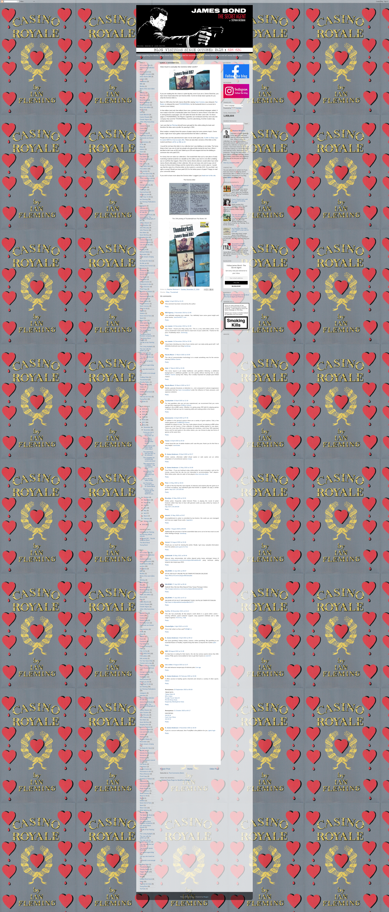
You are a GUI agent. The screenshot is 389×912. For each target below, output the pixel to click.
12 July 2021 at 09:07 (179, 571)
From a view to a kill (146, 178)
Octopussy (143, 270)
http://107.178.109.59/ (172, 506)
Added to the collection (147, 67)
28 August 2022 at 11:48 (176, 651)
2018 (144, 420)
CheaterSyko (169, 626)
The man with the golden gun (145, 349)
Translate (238, 108)
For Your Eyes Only (146, 173)
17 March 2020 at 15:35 (176, 368)
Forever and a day (146, 176)
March (146, 516)
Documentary (144, 142)
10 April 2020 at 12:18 (181, 400)
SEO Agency (169, 312)
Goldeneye (143, 187)
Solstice (142, 313)
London (142, 247)
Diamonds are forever (147, 138)
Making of (143, 249)
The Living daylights (146, 346)
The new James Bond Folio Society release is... (240, 215)
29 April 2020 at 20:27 (186, 454)
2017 (144, 422)
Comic (142, 128)
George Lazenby (145, 185)
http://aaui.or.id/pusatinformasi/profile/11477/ (179, 602)
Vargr (141, 394)
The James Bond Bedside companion (146, 335)
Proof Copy (143, 289)
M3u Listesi (168, 696)
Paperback (143, 279)
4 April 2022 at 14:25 (181, 626)
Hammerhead (144, 192)
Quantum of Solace (146, 291)
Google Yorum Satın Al (172, 698)
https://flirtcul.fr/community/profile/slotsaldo (178, 575)
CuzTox (167, 529)
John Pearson (144, 230)
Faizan (167, 441)
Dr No (142, 144)
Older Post (214, 769)
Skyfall (142, 311)
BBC (141, 84)
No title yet (143, 263)
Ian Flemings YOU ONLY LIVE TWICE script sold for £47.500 (240, 230)
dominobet (176, 445)
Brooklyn (168, 498)
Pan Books (143, 277)
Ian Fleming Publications (147, 202)
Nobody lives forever (146, 265)
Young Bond (144, 399)
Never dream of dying (147, 257)
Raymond (143, 294)
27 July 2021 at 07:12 (179, 597)
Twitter (142, 387)
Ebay (167, 292)
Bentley (142, 86)
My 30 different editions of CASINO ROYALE (240, 186)
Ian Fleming (173, 125)
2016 (144, 425)
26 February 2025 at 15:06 (187, 676)
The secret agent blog (147, 365)
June (145, 508)
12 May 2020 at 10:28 (186, 467)
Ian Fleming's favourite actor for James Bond (149, 484)
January (146, 521)
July (145, 505)
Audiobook (143, 81)
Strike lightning (144, 323)
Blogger (206, 897)
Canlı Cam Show (170, 717)
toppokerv (189, 520)
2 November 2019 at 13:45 (182, 312)
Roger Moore (144, 301)
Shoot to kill (143, 308)
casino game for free (181, 547)
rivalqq (190, 459)
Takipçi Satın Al (170, 694)
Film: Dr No (143, 164)
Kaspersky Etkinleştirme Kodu (174, 702)
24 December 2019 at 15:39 (182, 326)
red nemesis (144, 299)
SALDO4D (168, 571)
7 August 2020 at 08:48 (178, 529)
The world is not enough (147, 373)
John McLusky (144, 227)
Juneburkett (169, 400)
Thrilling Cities (144, 377)
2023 (144, 409)
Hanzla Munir (169, 354)
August (146, 502)
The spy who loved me (147, 369)
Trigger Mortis (144, 384)
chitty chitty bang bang (147, 122)
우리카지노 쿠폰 (181, 617)
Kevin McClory (144, 235)
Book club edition (145, 107)
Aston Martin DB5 (145, 76)
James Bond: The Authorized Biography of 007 (147, 218)
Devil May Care (145, 135)
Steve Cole (143, 320)
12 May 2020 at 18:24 (176, 483)
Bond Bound (144, 100)
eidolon (142, 149)
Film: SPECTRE (145, 166)
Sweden (142, 325)
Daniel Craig (144, 133)
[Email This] (205, 290)
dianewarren (169, 418)
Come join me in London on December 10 (148, 434)
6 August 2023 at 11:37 (180, 664)
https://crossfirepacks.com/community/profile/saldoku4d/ (183, 560)
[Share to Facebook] (211, 290)
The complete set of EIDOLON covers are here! (149, 459)
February (147, 518)
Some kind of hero (146, 316)
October (146, 497)
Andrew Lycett (144, 72)
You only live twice (145, 396)
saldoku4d (168, 555)
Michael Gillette (145, 252)
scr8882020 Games (183, 422)
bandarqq (187, 346)
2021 (144, 412)
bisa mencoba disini (202, 474)
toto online (169, 664)
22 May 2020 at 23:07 (178, 515)
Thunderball (174, 292)
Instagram (143, 206)
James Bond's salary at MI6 (148, 479)
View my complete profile (231, 163)
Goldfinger (143, 189)
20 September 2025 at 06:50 (183, 689)
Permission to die (145, 284)
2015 (144, 524)
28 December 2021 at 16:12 (180, 611)
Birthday (142, 93)
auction (142, 79)
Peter (167, 483)
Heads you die (144, 194)
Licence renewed (145, 242)
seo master (169, 326)
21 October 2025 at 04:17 (182, 710)
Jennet (167, 542)
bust (141, 112)
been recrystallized (184, 390)
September (147, 500)
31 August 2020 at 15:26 (178, 542)
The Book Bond (145, 542)
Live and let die (145, 244)
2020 (144, 414)
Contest (142, 130)
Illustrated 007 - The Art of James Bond (147, 539)
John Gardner (144, 225)
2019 (144, 417)
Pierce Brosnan (145, 286)
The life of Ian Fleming (147, 342)
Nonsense (143, 268)
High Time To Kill (145, 197)
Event (141, 152)
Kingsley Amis (144, 237)
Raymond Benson (145, 296)
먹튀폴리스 (188, 629)
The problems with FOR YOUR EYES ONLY (149, 447)
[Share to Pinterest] (213, 290)
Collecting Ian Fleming (147, 532)
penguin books (144, 282)
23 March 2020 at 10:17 (182, 385)
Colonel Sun (144, 126)
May (145, 510)
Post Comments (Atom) (176, 773)
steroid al (168, 715)
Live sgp (198, 667)
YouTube (142, 401)
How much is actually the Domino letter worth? (148, 440)
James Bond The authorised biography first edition (148, 473)
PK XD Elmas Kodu (171, 700)
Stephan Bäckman (238, 130)
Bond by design (145, 102)
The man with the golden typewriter (145, 353)
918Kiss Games (175, 359)
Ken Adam (143, 232)
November (147, 430)
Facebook (143, 154)
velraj (167, 301)
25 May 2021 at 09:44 (180, 555)
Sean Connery (200, 102)
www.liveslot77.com (180, 317)
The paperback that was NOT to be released (149, 453)
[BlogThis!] (207, 290)
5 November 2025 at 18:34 (187, 728)
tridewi (167, 681)
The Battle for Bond (146, 328)
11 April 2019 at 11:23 (176, 301)
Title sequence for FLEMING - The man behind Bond (149, 466)
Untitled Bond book (146, 392)
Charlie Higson (144, 119)
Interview (143, 208)
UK (141, 389)
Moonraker (143, 254)
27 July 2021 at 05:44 (179, 584)
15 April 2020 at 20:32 (177, 441)
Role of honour (144, 303)
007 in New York (145, 65)
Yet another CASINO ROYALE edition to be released (239, 245)
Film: (141, 161)
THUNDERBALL (184, 104)
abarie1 (167, 515)
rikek (166, 368)
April (145, 513)
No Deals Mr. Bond (146, 261)
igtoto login (211, 730)
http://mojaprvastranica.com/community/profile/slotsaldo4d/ (184, 589)
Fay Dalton (143, 156)
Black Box (143, 95)
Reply (167, 306)
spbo (214, 642)
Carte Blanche (144, 114)
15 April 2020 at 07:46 (181, 418)
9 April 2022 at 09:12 (185, 638)
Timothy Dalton (144, 382)
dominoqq (184, 332)
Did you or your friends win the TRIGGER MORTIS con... (148, 491)
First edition (143, 168)
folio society (143, 171)
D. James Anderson (171, 454)
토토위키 (208, 656)
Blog (141, 97)
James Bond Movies (146, 215)
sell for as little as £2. (179, 142)
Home (190, 769)
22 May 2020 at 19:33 (179, 498)
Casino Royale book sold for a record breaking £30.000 (240, 201)
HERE (229, 177)
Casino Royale (144, 117)
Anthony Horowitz (145, 74)
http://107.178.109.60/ (176, 489)
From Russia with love (147, 181)
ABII (166, 651)
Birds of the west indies (147, 89)
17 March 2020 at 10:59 (182, 354)
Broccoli (142, 110)
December (147, 427)
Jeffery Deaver (144, 223)
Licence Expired (145, 240)
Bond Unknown (145, 105)
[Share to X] (209, 290)
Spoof (142, 318)
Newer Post (165, 769)
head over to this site (208, 175)
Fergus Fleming (145, 159)
